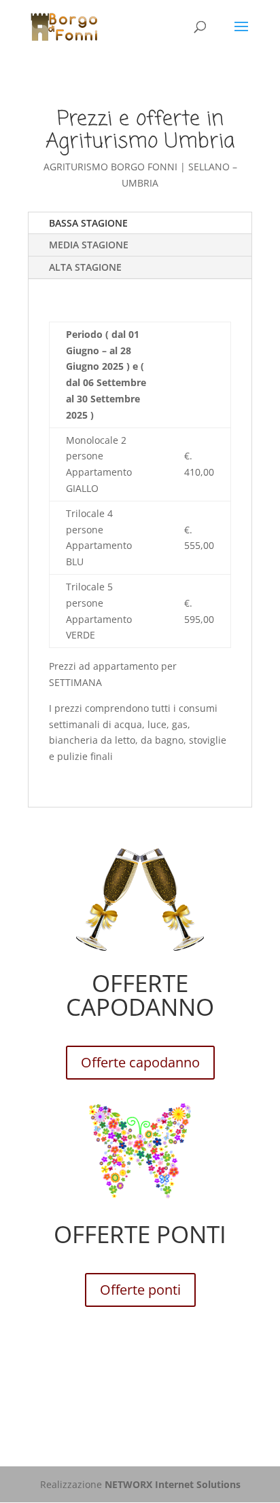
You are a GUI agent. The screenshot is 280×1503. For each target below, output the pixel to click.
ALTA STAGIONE (85, 267)
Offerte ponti (140, 1289)
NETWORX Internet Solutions (173, 1484)
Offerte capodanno (140, 1062)
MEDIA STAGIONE (88, 244)
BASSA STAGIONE (88, 222)
